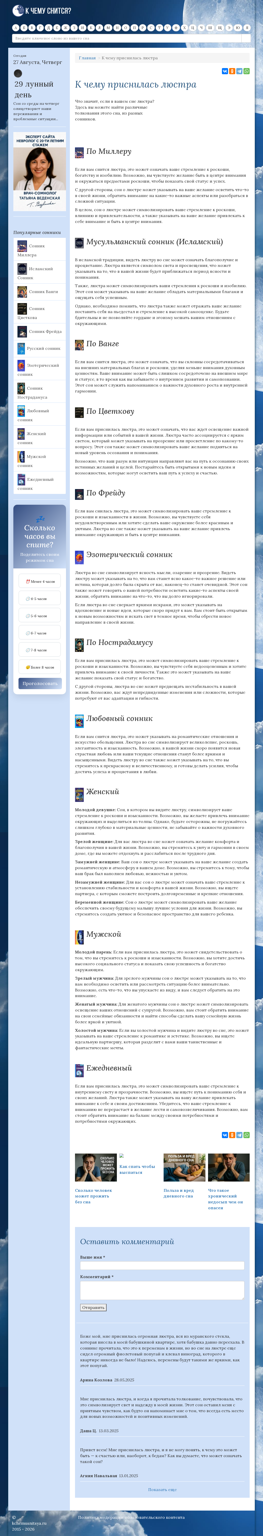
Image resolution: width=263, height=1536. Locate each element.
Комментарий (97, 1276)
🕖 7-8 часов (36, 650)
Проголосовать (40, 683)
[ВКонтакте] (225, 71)
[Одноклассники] (232, 71)
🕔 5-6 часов (36, 616)
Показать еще (162, 1489)
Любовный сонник (33, 415)
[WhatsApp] (246, 71)
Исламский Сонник (35, 273)
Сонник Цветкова (31, 313)
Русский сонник (43, 348)
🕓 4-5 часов (36, 599)
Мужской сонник (31, 461)
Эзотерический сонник (38, 369)
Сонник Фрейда (45, 331)
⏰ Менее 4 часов (40, 582)
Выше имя (92, 1257)
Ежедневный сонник (35, 483)
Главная (87, 57)
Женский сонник (31, 438)
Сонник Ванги (43, 291)
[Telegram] (239, 71)
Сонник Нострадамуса (32, 392)
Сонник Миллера (31, 250)
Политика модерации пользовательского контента (131, 1517)
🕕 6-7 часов (35, 633)
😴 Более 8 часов (39, 667)
